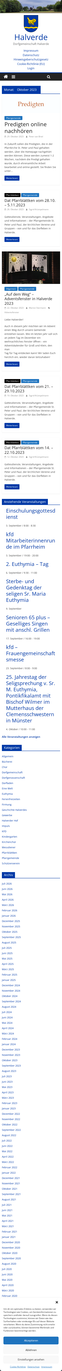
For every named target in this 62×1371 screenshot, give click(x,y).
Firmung (7, 804)
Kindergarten (9, 836)
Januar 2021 (9, 1237)
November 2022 (11, 1119)
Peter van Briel (36, 136)
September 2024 (11, 1001)
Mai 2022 (7, 1151)
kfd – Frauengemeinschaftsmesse (30, 653)
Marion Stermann (37, 307)
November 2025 (11, 926)
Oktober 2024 (9, 996)
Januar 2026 (9, 915)
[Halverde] (6, 76)
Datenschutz (34, 1366)
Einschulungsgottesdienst (30, 513)
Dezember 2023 (11, 1049)
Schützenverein (11, 863)
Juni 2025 (7, 953)
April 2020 (8, 1285)
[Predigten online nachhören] (31, 99)
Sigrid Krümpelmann (39, 209)
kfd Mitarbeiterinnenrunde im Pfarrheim (30, 540)
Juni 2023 (7, 1081)
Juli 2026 (7, 883)
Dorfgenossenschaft (13, 777)
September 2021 (11, 1194)
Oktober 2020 (9, 1253)
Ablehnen (31, 1350)
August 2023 (9, 1071)
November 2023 (11, 1055)
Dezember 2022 (11, 1113)
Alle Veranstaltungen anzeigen (21, 736)
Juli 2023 (7, 1076)
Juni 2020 (7, 1274)
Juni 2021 (7, 1210)
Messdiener (9, 847)
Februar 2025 (9, 974)
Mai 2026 (7, 894)
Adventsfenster (11, 312)
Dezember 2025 (11, 921)
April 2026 (8, 899)
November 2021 (11, 1183)
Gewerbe (7, 815)
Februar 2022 (9, 1167)
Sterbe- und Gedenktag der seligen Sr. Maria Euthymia (26, 590)
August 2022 (9, 1135)
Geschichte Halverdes (14, 809)
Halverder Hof (10, 820)
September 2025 (11, 937)
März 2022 (8, 1162)
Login (30, 68)
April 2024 (8, 1028)
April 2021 (8, 1220)
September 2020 (11, 1258)
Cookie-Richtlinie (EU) (31, 64)
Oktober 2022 (9, 1124)
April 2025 (8, 964)
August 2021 (9, 1199)
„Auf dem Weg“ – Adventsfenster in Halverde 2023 (28, 299)
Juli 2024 (7, 1012)
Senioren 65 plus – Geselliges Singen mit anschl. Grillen (28, 623)
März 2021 (8, 1226)
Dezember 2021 (11, 1178)
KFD (4, 831)
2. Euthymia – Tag (27, 563)
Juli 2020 (7, 1269)
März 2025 (8, 969)
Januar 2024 (9, 1044)
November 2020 (11, 1247)
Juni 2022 (7, 1146)
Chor (4, 767)
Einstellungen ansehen (31, 1359)
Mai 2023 (7, 1087)
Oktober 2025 (9, 931)
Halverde (31, 37)
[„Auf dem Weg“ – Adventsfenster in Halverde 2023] (31, 253)
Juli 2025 (7, 947)
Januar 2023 (9, 1108)
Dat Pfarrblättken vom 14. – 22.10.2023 (28, 450)
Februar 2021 (9, 1231)
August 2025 (9, 942)
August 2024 (9, 1006)
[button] (57, 1302)
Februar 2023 (9, 1103)
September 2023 (11, 1065)
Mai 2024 (7, 1022)
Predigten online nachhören (25, 127)
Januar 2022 (9, 1172)
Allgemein (11, 288)
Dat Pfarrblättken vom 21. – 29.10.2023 (28, 388)
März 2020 (8, 1290)
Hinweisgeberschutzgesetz (31, 59)
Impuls (6, 826)
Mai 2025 (7, 958)
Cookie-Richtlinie (18, 1366)
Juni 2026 (7, 889)
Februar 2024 (9, 1038)
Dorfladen (7, 783)
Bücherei (7, 761)
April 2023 (8, 1092)
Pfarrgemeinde (13, 118)
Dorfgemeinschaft (12, 772)
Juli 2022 (7, 1140)
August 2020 (9, 1263)
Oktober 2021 (9, 1188)
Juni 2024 (7, 1017)
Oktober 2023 (9, 1060)
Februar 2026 (9, 910)
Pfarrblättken (12, 195)
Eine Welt (7, 788)
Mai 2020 (7, 1279)
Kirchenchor (9, 842)
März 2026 (8, 905)
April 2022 (8, 1156)
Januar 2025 (9, 980)
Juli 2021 (7, 1204)
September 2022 (11, 1129)
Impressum (46, 1366)
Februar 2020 (9, 1295)
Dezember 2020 (11, 1242)
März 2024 (8, 1033)
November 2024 (11, 990)
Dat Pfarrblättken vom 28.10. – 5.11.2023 (30, 202)
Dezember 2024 (11, 985)
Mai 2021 (7, 1215)
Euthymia (7, 793)
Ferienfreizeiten (11, 799)
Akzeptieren (31, 1340)
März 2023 (8, 1097)
